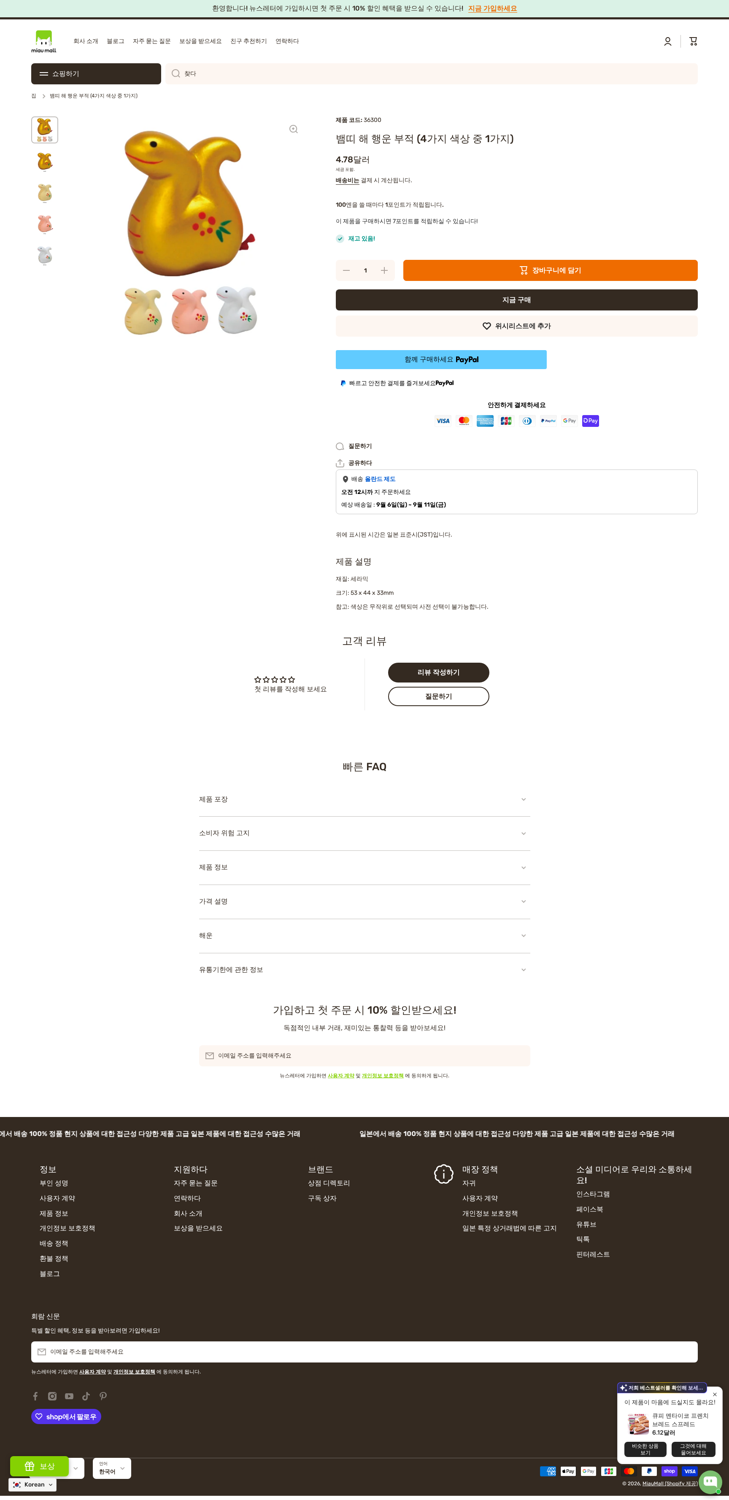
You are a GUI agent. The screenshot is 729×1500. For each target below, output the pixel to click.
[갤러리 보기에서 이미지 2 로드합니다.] (44, 161)
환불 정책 (54, 1258)
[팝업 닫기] (715, 1394)
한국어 (107, 1471)
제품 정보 (54, 1213)
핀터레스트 (593, 1254)
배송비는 (347, 180)
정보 (48, 1169)
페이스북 (589, 1209)
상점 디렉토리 (329, 1183)
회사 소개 (188, 1213)
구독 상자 (322, 1198)
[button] (693, 41)
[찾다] (172, 73)
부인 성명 (54, 1183)
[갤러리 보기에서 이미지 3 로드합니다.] (44, 192)
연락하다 (187, 1198)
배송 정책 (54, 1243)
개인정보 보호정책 (67, 1228)
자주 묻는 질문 (196, 1183)
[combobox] (431, 73)
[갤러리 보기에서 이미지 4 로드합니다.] (44, 223)
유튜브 (586, 1224)
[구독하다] (519, 1055)
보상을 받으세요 (198, 1228)
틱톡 (583, 1239)
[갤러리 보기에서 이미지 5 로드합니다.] (44, 254)
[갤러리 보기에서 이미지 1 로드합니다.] (44, 129)
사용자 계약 (57, 1198)
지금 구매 (516, 300)
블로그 (50, 1274)
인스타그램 (593, 1194)
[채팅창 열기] (710, 1482)
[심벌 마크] (44, 41)
